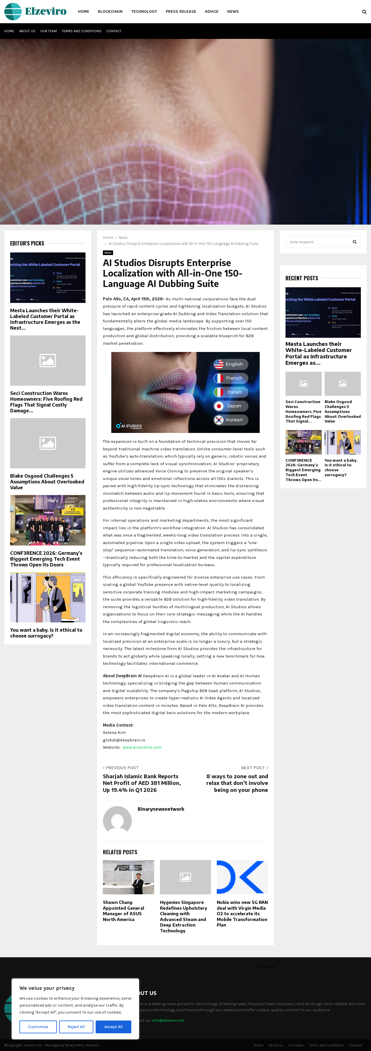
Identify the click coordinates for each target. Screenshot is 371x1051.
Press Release (181, 11)
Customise (38, 1026)
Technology (144, 11)
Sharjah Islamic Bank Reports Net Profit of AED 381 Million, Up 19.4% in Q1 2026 (142, 783)
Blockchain (110, 11)
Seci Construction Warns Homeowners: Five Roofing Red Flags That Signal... (303, 411)
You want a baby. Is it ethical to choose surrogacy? (46, 633)
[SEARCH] (354, 242)
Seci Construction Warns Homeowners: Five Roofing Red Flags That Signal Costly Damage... (46, 401)
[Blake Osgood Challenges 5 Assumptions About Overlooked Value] (48, 443)
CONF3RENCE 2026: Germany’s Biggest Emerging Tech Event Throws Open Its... (303, 470)
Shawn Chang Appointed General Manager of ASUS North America (123, 911)
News (233, 11)
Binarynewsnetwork (161, 809)
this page (265, 966)
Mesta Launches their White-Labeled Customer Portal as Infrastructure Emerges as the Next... (45, 319)
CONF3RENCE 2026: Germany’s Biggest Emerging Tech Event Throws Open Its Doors (46, 559)
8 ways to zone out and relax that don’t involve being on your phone (237, 783)
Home (83, 11)
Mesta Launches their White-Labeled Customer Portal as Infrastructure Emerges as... (318, 353)
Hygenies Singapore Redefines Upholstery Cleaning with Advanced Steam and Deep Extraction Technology (183, 916)
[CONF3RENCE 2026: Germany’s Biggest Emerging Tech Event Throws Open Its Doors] (48, 520)
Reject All (76, 1026)
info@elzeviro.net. (168, 1020)
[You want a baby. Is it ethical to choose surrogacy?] (48, 597)
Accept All (113, 1026)
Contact (113, 31)
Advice (212, 11)
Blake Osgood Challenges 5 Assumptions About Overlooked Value (47, 481)
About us (27, 31)
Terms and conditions (81, 31)
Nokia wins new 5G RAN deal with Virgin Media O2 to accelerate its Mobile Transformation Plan (242, 913)
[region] (75, 1008)
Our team (48, 31)
